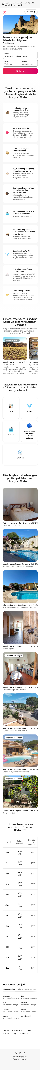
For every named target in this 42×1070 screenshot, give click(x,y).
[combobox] (20, 56)
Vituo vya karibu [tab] (9, 989)
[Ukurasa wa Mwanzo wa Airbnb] (4, 11)
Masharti (24, 1059)
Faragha (16, 1059)
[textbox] (11, 64)
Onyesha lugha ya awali (13, 5)
